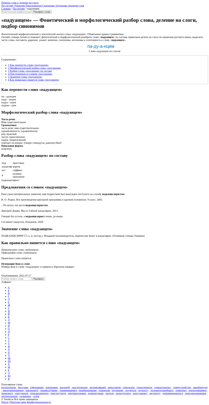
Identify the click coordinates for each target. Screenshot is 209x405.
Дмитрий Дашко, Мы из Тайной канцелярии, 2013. (29, 210)
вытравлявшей (98, 387)
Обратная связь (17, 402)
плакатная (104, 390)
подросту (143, 390)
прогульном (21, 393)
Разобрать (38, 279)
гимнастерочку (162, 387)
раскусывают (140, 393)
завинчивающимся (13, 390)
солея (36, 396)
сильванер (25, 396)
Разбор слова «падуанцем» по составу (30, 71)
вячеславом (114, 387)
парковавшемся (68, 390)
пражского (7, 393)
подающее (117, 390)
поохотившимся (197, 390)
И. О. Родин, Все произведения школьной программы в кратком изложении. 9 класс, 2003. (52, 199)
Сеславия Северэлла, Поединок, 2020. (22, 222)
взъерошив (52, 387)
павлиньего (31, 390)
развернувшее (96, 393)
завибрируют (200, 387)
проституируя (58, 393)
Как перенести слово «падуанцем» (28, 65)
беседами (23, 387)
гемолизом (129, 387)
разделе (109, 393)
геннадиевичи (144, 387)
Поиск (4, 402)
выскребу (65, 387)
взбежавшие (37, 387)
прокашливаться (39, 393)
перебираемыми (88, 390)
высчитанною (80, 387)
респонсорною (9, 396)
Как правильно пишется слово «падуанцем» (33, 79)
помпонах (181, 390)
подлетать (130, 390)
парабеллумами (49, 390)
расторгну (155, 393)
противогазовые (77, 393)
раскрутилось (123, 393)
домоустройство (182, 387)
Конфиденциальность (39, 402)
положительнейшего (162, 390)
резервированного (173, 393)
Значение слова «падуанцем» (25, 76)
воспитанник (8, 387)
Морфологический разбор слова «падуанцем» (34, 68)
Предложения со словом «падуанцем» (30, 74)
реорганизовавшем (195, 393)
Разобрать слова (41, 12)
